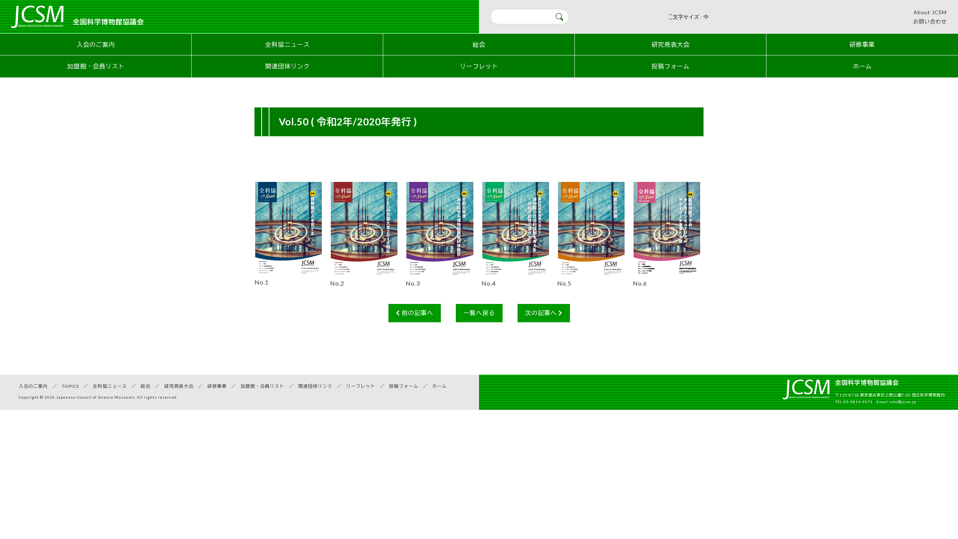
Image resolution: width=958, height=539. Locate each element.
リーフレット (479, 66)
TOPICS (70, 386)
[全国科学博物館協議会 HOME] (806, 393)
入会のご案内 (96, 44)
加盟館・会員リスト (96, 66)
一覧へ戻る (479, 312)
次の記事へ (541, 312)
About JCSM (930, 12)
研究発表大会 (671, 44)
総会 (479, 44)
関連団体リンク (287, 66)
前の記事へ (416, 312)
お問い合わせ (930, 21)
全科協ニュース (287, 44)
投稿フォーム (671, 66)
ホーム (862, 66)
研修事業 (862, 44)
